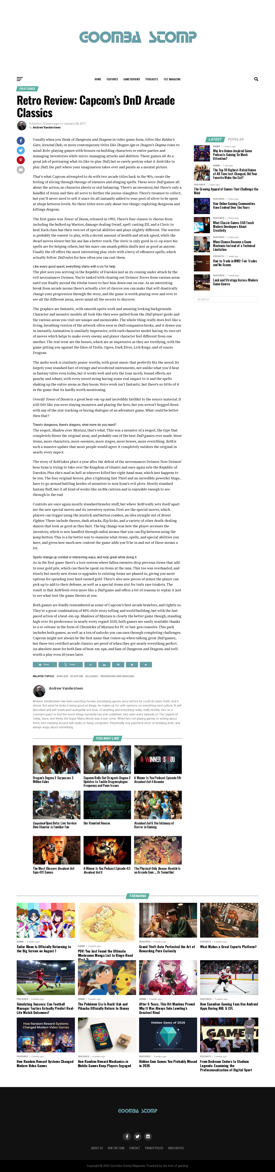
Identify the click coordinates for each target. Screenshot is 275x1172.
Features (112, 79)
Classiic (92, 676)
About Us (97, 1148)
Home (98, 79)
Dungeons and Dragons (118, 676)
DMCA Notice (176, 1148)
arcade (63, 676)
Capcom (77, 676)
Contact (134, 1148)
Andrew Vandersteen (47, 127)
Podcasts (152, 79)
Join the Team (116, 1148)
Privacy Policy (154, 1148)
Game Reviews (131, 79)
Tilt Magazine (172, 79)
